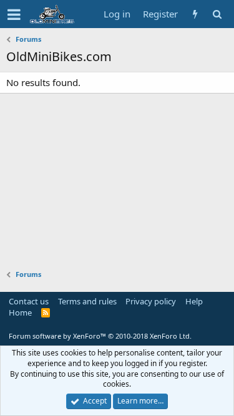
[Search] (217, 14)
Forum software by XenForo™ (100, 336)
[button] (14, 14)
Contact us (29, 301)
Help (194, 301)
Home (20, 312)
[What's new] (195, 14)
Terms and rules (87, 301)
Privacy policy (150, 301)
